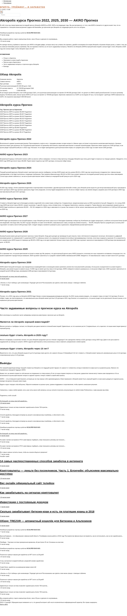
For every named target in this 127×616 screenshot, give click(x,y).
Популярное (7, 3)
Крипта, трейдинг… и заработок (22, 7)
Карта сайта (4, 604)
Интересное (7, 1)
